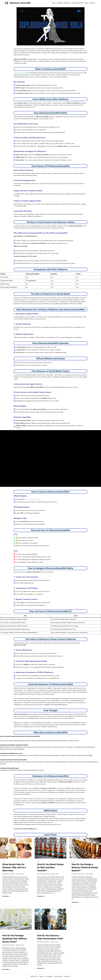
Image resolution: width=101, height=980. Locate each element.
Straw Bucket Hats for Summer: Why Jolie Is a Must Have (14, 867)
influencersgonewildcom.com (34, 499)
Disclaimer (49, 976)
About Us (42, 976)
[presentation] (16, 848)
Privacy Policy (58, 976)
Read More (6, 896)
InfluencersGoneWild (20, 73)
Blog (86, 3)
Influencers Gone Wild (63, 3)
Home (53, 3)
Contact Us (92, 3)
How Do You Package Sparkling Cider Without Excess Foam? (14, 938)
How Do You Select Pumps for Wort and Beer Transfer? (50, 867)
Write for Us (34, 976)
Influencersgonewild (77, 3)
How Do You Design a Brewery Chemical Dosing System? (85, 867)
